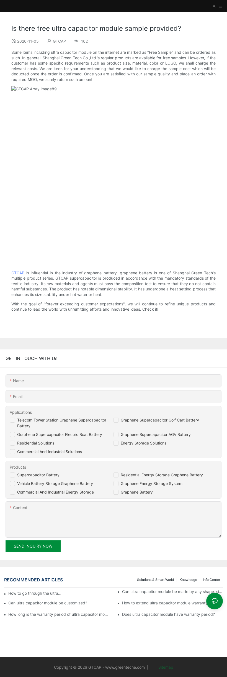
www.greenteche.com (125, 667)
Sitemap (165, 667)
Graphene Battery (137, 492)
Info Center (211, 580)
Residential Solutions (35, 443)
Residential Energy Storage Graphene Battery (162, 474)
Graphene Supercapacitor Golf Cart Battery (160, 420)
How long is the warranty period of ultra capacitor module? (58, 614)
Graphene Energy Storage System (151, 483)
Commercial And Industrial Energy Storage (55, 492)
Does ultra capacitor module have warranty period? (168, 614)
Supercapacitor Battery (38, 474)
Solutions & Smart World (155, 580)
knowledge (188, 580)
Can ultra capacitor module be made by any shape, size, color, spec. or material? (172, 591)
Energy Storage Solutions (143, 443)
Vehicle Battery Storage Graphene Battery (55, 483)
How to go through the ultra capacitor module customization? (35, 593)
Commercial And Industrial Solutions (49, 451)
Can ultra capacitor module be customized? (47, 603)
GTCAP (17, 272)
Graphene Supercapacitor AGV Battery (156, 434)
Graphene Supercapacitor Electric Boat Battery (59, 434)
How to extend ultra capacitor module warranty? (166, 603)
